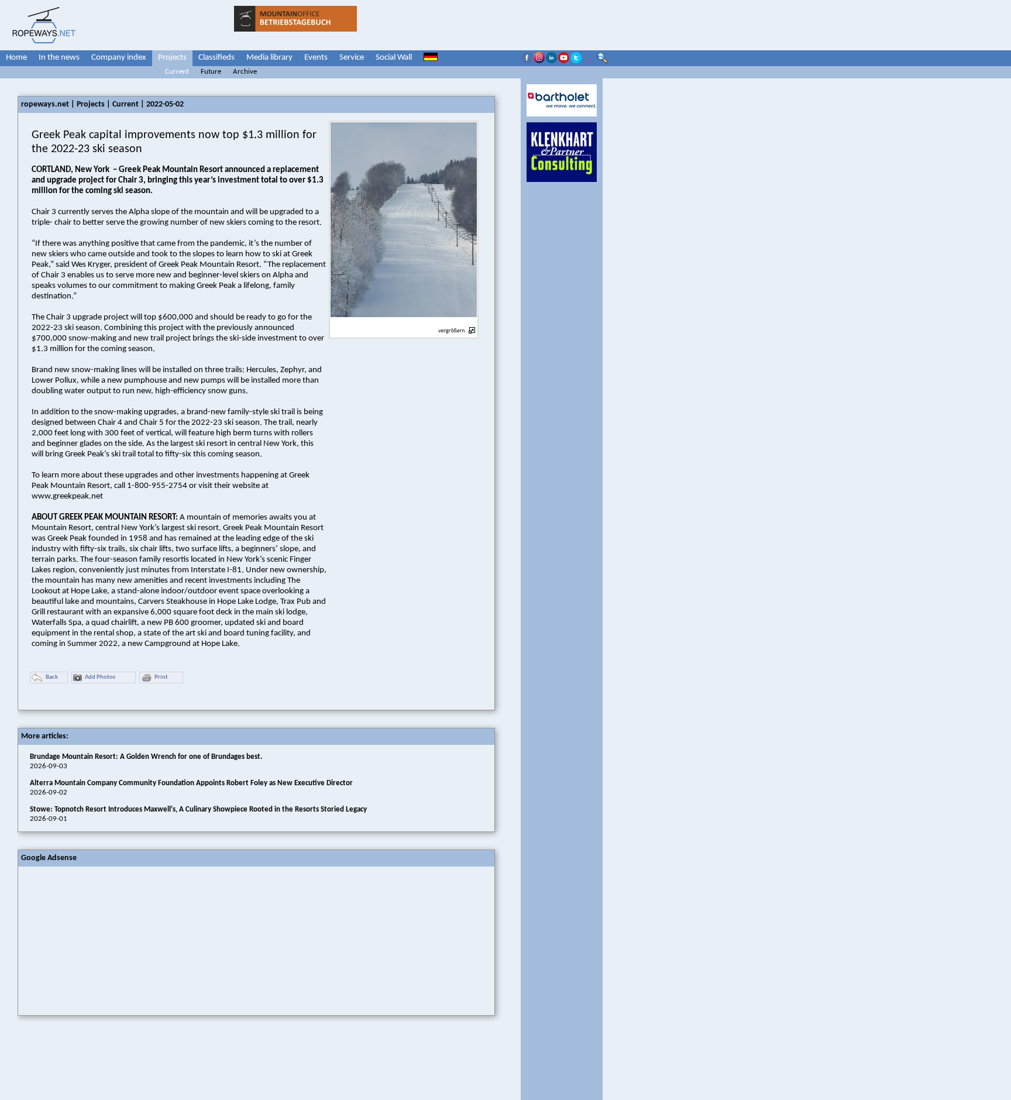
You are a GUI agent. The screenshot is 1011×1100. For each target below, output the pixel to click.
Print (161, 677)
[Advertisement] (106, 940)
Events (316, 57)
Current (177, 71)
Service (351, 57)
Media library (269, 57)
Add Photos (100, 677)
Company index (118, 57)
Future (211, 71)
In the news (59, 57)
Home (16, 57)
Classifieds (216, 57)
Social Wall (394, 57)
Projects (172, 57)
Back (52, 677)
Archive (245, 71)
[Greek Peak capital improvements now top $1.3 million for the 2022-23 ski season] (404, 324)
